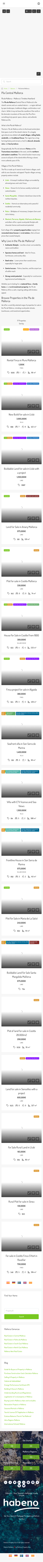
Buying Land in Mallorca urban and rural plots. (20, 1400)
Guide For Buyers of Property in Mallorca (18, 1369)
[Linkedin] (33, 1482)
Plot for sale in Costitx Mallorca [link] (21, 581)
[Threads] (37, 1482)
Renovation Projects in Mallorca (15, 1404)
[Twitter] (14, 1482)
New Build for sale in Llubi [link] (21, 414)
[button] (12, 1446)
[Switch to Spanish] (8, 1283)
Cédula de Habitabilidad (12, 1381)
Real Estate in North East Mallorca (16, 1347)
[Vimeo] (28, 1482)
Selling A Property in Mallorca (14, 1377)
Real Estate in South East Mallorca (16, 1343)
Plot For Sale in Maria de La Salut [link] (22, 918)
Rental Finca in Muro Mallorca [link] (21, 360)
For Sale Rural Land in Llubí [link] (21, 1147)
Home (5, 88)
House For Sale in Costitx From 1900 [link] (21, 635)
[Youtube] (23, 1485)
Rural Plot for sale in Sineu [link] (21, 1201)
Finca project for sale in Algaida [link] (21, 689)
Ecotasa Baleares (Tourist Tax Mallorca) (17, 1416)
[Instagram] (23, 1482)
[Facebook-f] (10, 1482)
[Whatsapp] (5, 1482)
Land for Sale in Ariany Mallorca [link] (21, 526)
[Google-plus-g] (19, 1482)
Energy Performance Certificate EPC (17, 1385)
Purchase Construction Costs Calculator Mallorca (21, 1373)
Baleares (13, 88)
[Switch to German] (13, 1283)
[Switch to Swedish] (19, 1283)
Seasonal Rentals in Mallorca (14, 1408)
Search (21, 1316)
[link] (21, 341)
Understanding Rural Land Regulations (17, 1393)
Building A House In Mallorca (14, 1389)
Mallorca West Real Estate (13, 1351)
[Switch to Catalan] (30, 1283)
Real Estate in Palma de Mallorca (15, 1340)
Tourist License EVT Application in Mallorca (19, 1412)
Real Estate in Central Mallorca (14, 1336)
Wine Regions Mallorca (12, 1420)
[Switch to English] (25, 1283)
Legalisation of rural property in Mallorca (18, 1397)
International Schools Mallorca (14, 1424)
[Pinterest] (19, 1485)
